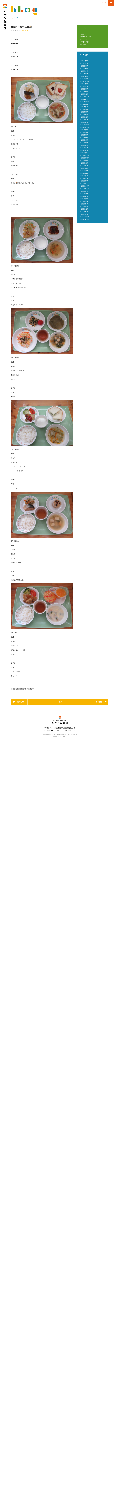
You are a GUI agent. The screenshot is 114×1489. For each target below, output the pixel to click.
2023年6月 (85, 138)
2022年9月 (85, 160)
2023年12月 (85, 122)
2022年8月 (85, 163)
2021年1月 (85, 212)
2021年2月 (85, 209)
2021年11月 (85, 186)
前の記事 (20, 702)
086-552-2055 (53, 731)
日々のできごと (86, 37)
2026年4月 (85, 71)
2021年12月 (85, 183)
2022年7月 (85, 166)
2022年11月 (85, 155)
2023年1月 (85, 150)
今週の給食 (85, 42)
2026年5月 (85, 69)
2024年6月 (85, 109)
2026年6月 (85, 66)
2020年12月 (85, 214)
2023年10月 (85, 127)
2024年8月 (85, 104)
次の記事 (99, 702)
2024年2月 (85, 117)
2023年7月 (85, 135)
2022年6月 (85, 168)
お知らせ (84, 34)
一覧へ (59, 702)
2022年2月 (85, 178)
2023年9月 (85, 130)
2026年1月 (85, 79)
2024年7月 (85, 107)
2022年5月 (85, 171)
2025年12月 (85, 81)
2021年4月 (85, 204)
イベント (84, 39)
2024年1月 (85, 120)
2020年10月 (85, 219)
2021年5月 (85, 201)
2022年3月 (85, 176)
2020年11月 (85, 217)
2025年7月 (85, 86)
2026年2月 (85, 76)
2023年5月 (85, 140)
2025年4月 (85, 92)
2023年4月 (85, 143)
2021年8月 (85, 194)
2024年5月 (85, 112)
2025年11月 (85, 84)
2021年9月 (85, 191)
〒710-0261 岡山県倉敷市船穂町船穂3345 (59, 728)
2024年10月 (85, 102)
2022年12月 (85, 153)
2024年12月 (85, 97)
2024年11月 (85, 99)
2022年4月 (85, 173)
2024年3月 (85, 115)
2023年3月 (85, 145)
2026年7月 (85, 63)
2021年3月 (85, 206)
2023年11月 (85, 125)
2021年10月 (85, 189)
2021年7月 (85, 196)
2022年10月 (85, 158)
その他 (83, 44)
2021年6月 (85, 199)
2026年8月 (85, 61)
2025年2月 (85, 94)
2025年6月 (85, 89)
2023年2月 (85, 148)
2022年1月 (85, 181)
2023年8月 (85, 132)
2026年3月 (85, 74)
